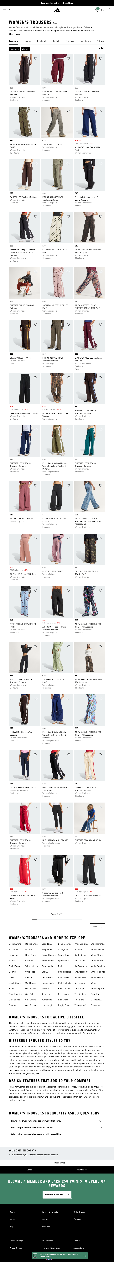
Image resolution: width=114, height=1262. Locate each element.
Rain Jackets (64, 989)
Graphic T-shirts (47, 950)
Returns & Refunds (50, 1212)
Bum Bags (30, 955)
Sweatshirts (80, 977)
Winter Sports (97, 989)
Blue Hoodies (15, 994)
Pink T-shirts (64, 983)
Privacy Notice (15, 1248)
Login (29, 1170)
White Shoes (97, 955)
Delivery (12, 1212)
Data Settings (47, 1241)
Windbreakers (98, 977)
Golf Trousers (32, 1005)
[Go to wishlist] (11, 10)
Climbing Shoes (29, 961)
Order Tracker (80, 1212)
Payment (77, 1219)
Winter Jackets (94, 983)
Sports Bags (64, 955)
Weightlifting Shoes (97, 944)
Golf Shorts (30, 1000)
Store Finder (47, 1227)
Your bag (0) (82, 1170)
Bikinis (12, 972)
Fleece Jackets (29, 977)
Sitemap (13, 1219)
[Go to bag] (109, 10)
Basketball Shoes (14, 950)
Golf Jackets (31, 989)
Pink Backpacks (63, 966)
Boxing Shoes (32, 944)
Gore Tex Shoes (46, 944)
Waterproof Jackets (80, 1005)
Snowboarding (82, 972)
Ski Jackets (80, 961)
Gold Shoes (30, 983)
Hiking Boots (48, 983)
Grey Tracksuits (47, 972)
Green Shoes (48, 961)
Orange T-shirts (63, 950)
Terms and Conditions (51, 1248)
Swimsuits (80, 983)
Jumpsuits (47, 1000)
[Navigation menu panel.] (4, 10)
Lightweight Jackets (47, 1005)
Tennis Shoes (81, 994)
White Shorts (97, 961)
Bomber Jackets (13, 1005)
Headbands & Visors (48, 977)
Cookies (77, 1241)
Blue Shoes (14, 1000)
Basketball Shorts (14, 955)
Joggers (46, 994)
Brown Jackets (29, 950)
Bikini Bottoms (13, 961)
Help (11, 1227)
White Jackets (97, 950)
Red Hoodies (64, 994)
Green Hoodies (49, 955)
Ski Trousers (81, 966)
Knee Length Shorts (81, 944)
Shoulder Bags (79, 950)
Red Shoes (63, 1000)
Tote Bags (79, 1000)
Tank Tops (79, 989)
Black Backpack (14, 977)
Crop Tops (30, 972)
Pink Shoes (63, 977)
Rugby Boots (64, 1005)
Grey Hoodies (48, 966)
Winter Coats (31, 966)
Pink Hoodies (64, 972)
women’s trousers (41, 1023)
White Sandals (98, 966)
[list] (57, 41)
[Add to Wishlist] (36, 59)
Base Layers (15, 944)
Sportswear (63, 961)
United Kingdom (61, 1258)
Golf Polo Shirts (29, 994)
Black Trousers (13, 989)
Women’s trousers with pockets (69, 1060)
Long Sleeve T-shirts (64, 944)
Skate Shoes (80, 955)
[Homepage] (57, 11)
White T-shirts (98, 972)
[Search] (103, 10)
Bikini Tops (14, 966)
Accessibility (79, 1248)
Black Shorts (15, 983)
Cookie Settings (16, 1241)
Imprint (45, 1219)
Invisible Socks (46, 989)
